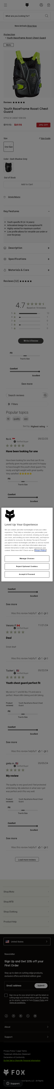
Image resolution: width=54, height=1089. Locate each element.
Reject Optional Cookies (27, 566)
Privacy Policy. (40, 550)
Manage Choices (27, 559)
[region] (27, 545)
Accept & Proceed (27, 574)
